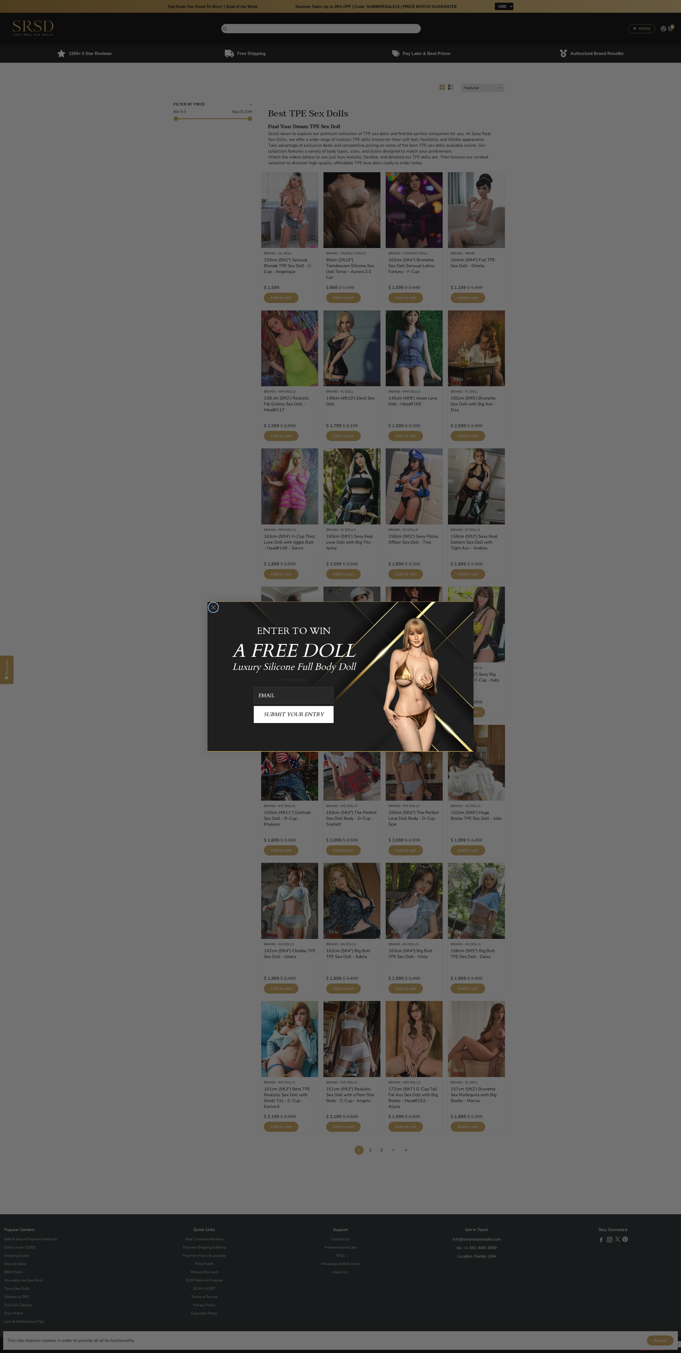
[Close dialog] (213, 607)
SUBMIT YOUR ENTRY (294, 714)
